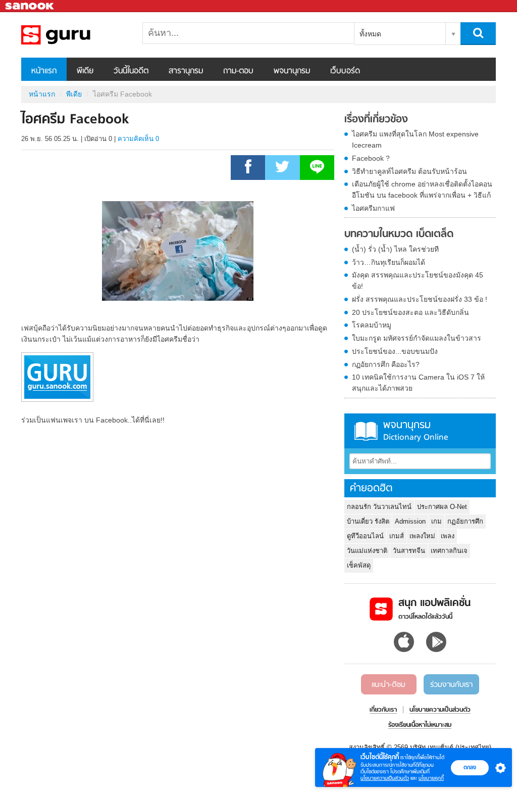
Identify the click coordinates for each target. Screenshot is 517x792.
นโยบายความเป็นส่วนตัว (384, 778)
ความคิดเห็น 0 (138, 139)
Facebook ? (371, 158)
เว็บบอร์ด (345, 71)
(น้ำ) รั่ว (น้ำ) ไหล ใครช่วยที (395, 249)
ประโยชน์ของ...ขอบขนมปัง (395, 351)
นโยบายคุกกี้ (431, 778)
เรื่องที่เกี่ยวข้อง (376, 119)
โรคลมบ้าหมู (371, 325)
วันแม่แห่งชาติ (367, 550)
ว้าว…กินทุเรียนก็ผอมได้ (388, 262)
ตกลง (469, 767)
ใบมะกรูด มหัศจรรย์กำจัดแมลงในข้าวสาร (416, 338)
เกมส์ (396, 536)
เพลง (447, 536)
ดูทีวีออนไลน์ (365, 536)
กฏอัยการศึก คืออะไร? (386, 364)
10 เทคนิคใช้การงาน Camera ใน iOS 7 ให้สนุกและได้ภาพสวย (418, 382)
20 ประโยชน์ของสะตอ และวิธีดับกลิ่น (410, 312)
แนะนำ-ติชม (388, 685)
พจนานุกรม (292, 71)
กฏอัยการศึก (465, 521)
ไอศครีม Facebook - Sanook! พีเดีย (74, 35)
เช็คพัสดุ (359, 565)
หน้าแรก (44, 71)
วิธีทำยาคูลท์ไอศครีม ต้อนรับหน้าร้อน (409, 171)
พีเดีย (85, 71)
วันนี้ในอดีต (131, 71)
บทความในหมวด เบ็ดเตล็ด (398, 234)
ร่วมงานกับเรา (451, 685)
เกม (436, 521)
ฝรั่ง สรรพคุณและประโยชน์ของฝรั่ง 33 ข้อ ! (419, 299)
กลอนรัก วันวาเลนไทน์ (379, 506)
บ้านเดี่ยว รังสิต (368, 521)
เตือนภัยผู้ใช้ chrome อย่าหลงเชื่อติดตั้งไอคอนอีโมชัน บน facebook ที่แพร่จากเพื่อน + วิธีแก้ (422, 189)
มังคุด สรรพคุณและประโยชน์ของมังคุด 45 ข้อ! (417, 280)
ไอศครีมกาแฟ (373, 208)
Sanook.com (30, 6)
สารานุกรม (186, 71)
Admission (410, 521)
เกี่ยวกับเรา (383, 710)
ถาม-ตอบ (238, 71)
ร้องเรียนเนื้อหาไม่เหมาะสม (419, 725)
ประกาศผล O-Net (442, 506)
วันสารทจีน (409, 550)
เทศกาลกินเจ (449, 550)
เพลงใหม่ (422, 536)
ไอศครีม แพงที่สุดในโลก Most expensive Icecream (415, 139)
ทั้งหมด (370, 34)
